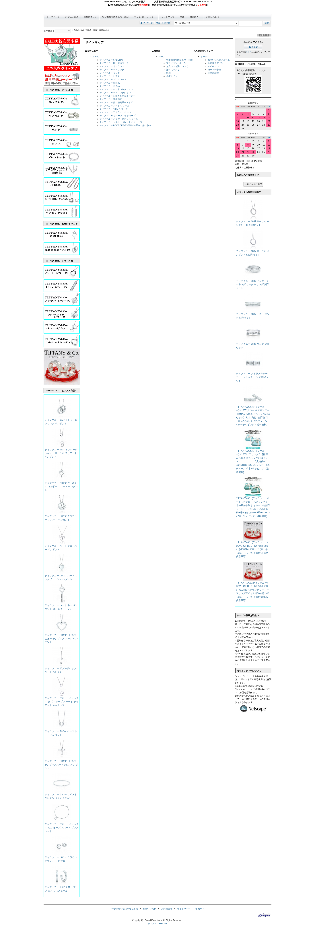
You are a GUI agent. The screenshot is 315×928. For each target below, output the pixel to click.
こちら (248, 52)
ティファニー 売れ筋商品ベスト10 (116, 102)
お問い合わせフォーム (219, 60)
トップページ (53, 17)
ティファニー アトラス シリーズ (115, 112)
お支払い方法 (71, 17)
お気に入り (195, 17)
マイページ (213, 66)
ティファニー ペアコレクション (115, 92)
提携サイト (171, 76)
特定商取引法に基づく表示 (115, 17)
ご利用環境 (213, 73)
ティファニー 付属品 (110, 86)
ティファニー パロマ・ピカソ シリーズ (119, 119)
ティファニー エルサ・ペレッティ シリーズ (121, 122)
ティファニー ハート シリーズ (114, 105)
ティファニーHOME (157, 923)
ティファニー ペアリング (112, 69)
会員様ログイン (215, 63)
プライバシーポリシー (145, 17)
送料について (90, 17)
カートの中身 (214, 69)
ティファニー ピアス (110, 76)
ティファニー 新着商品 (111, 99)
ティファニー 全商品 (110, 83)
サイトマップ (167, 17)
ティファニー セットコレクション (116, 89)
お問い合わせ (212, 17)
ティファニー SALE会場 (111, 60)
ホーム (95, 56)
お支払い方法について (177, 66)
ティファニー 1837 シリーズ (114, 109)
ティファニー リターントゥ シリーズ (118, 115)
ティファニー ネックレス (112, 66)
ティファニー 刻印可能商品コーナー (117, 96)
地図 (182, 17)
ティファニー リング (110, 73)
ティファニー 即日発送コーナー (115, 63)
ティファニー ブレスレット (113, 79)
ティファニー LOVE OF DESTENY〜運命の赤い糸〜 (125, 125)
